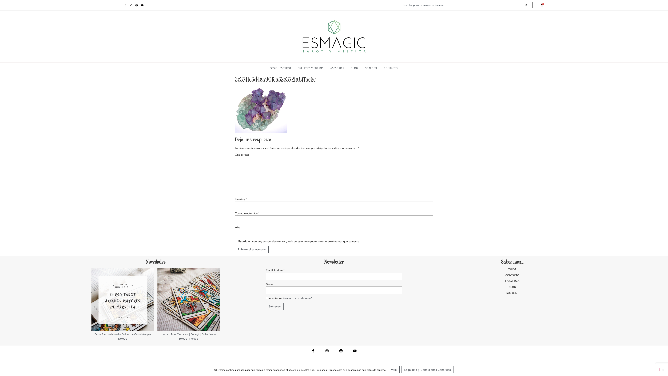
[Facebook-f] (125, 5)
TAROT (512, 269)
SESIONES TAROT (280, 68)
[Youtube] (142, 5)
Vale (394, 369)
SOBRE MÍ (512, 293)
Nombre (241, 199)
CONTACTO (391, 68)
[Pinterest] (136, 5)
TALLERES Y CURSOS (310, 68)
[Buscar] (529, 5)
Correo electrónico (247, 213)
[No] (662, 369)
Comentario (243, 155)
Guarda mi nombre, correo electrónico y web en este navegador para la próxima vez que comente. (299, 241)
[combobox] (463, 5)
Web (237, 227)
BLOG (354, 68)
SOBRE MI (371, 68)
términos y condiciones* (297, 298)
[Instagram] (130, 5)
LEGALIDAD (512, 281)
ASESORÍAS (337, 68)
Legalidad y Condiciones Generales (427, 369)
